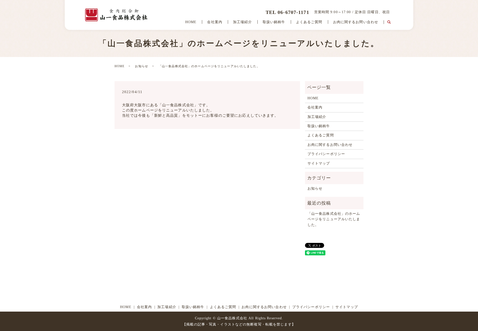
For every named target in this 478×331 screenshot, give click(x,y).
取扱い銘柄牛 (274, 22)
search (389, 22)
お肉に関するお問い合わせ (355, 22)
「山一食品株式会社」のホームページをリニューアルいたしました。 (333, 219)
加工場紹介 (242, 22)
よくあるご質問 (309, 22)
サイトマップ (318, 163)
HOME (190, 22)
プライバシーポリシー (326, 154)
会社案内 (214, 22)
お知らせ (141, 66)
